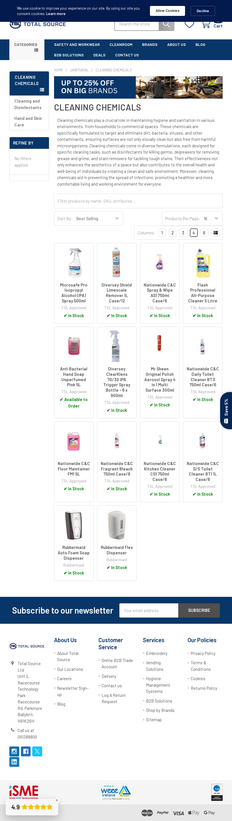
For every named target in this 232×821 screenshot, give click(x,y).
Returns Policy (204, 688)
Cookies (198, 678)
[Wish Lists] (190, 24)
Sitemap (154, 719)
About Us (176, 44)
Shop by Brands (160, 710)
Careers (64, 678)
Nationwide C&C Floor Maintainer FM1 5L (74, 469)
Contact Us (127, 54)
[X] (37, 751)
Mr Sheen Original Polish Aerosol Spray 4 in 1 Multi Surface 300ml (159, 379)
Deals (99, 54)
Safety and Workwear (77, 44)
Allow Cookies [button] (167, 10)
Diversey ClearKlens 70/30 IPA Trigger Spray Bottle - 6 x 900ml (116, 382)
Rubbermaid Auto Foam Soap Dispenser (74, 553)
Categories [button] (25, 44)
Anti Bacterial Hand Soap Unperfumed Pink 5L (73, 376)
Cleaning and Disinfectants (28, 104)
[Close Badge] (57, 800)
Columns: (147, 232)
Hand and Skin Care (28, 121)
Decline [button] (203, 11)
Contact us (112, 685)
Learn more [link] (56, 13)
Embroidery (156, 653)
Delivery (109, 676)
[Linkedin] (14, 762)
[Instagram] (14, 751)
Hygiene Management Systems (158, 685)
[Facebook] (26, 751)
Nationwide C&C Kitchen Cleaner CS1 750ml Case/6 (160, 471)
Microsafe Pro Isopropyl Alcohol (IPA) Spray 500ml (73, 292)
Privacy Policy (203, 653)
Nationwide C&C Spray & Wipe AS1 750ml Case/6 (160, 292)
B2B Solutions (159, 700)
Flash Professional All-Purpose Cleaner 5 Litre (202, 292)
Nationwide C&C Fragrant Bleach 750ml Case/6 (117, 469)
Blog (200, 44)
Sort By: (65, 218)
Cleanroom (120, 44)
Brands (150, 44)
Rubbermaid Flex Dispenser (117, 550)
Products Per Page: (182, 218)
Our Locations (70, 669)
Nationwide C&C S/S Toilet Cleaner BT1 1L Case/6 (203, 471)
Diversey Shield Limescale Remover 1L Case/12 (117, 292)
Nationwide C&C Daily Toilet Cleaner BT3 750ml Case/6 (203, 376)
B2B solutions (69, 54)
